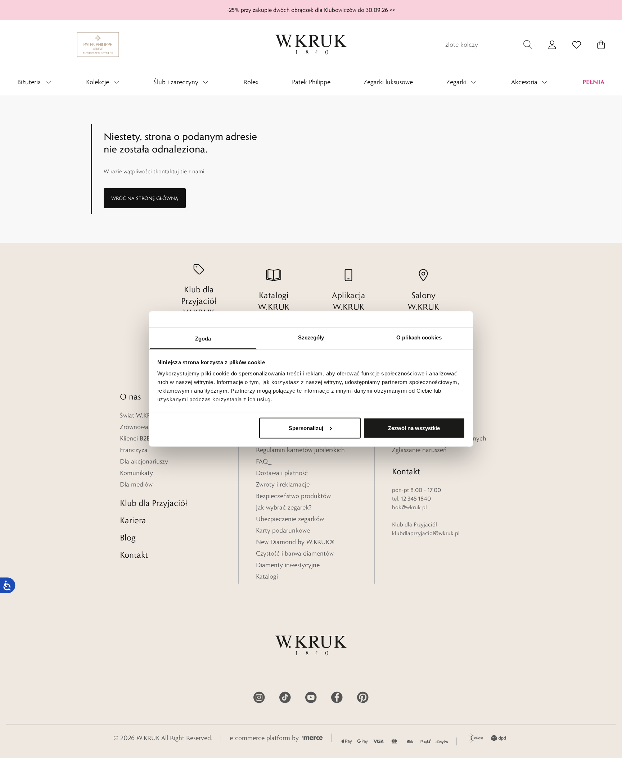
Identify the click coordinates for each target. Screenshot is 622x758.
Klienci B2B (135, 438)
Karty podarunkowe (283, 530)
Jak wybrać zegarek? (284, 507)
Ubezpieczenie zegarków (290, 519)
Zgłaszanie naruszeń (419, 450)
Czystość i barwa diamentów (295, 553)
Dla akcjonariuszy (144, 461)
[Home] (311, 45)
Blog (128, 537)
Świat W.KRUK (139, 415)
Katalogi (267, 576)
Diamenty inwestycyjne (288, 565)
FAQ (262, 461)
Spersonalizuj (306, 428)
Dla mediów (136, 484)
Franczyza (134, 450)
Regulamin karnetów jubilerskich (300, 450)
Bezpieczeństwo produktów (293, 496)
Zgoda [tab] (203, 338)
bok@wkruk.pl (409, 507)
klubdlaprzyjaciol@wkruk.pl (426, 533)
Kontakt (134, 554)
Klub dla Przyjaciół (153, 503)
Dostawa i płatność (282, 473)
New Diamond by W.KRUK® (295, 542)
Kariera (133, 520)
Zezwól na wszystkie (414, 428)
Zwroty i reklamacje (283, 484)
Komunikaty (136, 473)
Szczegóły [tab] (311, 337)
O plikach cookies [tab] (419, 337)
